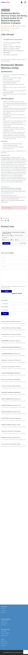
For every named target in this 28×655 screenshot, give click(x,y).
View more (6, 243)
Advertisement (4, 635)
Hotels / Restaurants (5, 30)
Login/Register (4, 620)
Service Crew (6, 218)
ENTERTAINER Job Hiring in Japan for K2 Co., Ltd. (14, 340)
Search (4, 313)
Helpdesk (3, 612)
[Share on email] (8, 221)
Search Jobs (4, 622)
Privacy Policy (4, 643)
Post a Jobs (3, 631)
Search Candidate (5, 633)
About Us (3, 608)
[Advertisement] (14, 466)
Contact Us (3, 610)
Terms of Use (4, 641)
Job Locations (4, 306)
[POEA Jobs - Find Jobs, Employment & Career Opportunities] (5, 2)
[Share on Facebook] (6, 221)
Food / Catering (15, 28)
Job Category (4, 300)
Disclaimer (3, 645)
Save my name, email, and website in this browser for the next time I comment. (13, 287)
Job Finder (3, 624)
